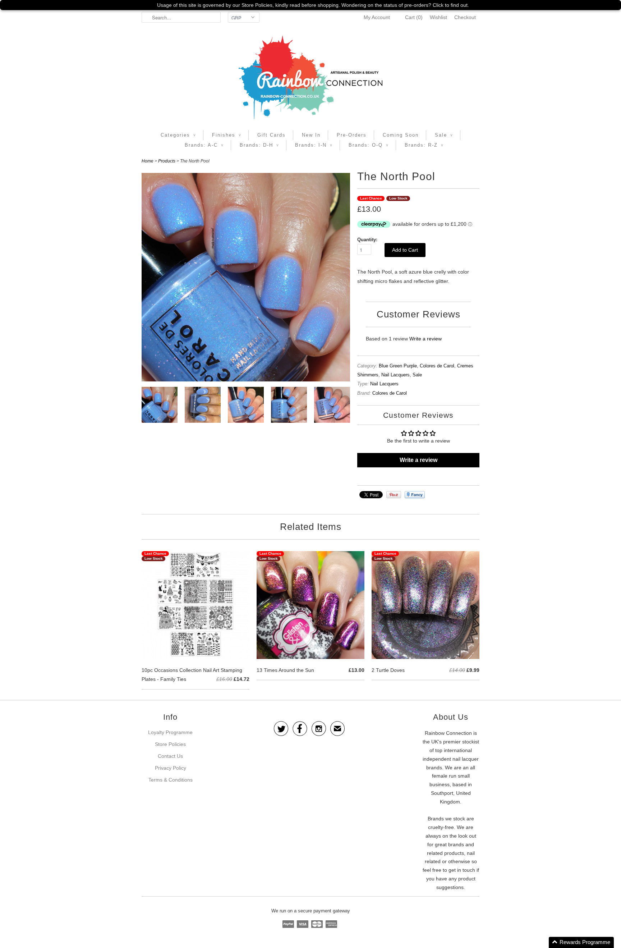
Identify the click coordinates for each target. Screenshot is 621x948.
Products (166, 161)
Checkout (465, 17)
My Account (377, 17)
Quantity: (367, 239)
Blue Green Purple (398, 365)
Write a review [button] (418, 460)
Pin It (393, 494)
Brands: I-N (313, 145)
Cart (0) (414, 17)
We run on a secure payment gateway (310, 910)
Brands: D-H (259, 145)
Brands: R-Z (424, 145)
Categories (178, 135)
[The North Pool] (160, 406)
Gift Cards (271, 135)
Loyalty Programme (170, 732)
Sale (444, 135)
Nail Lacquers (395, 374)
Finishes (226, 135)
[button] (581, 942)
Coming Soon (401, 135)
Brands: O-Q (368, 145)
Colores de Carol (437, 365)
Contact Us (170, 756)
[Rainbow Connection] (310, 77)
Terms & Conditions (170, 780)
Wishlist (438, 17)
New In (311, 135)
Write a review (425, 339)
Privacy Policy (170, 768)
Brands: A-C (204, 145)
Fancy (415, 494)
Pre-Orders (352, 135)
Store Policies (170, 744)
